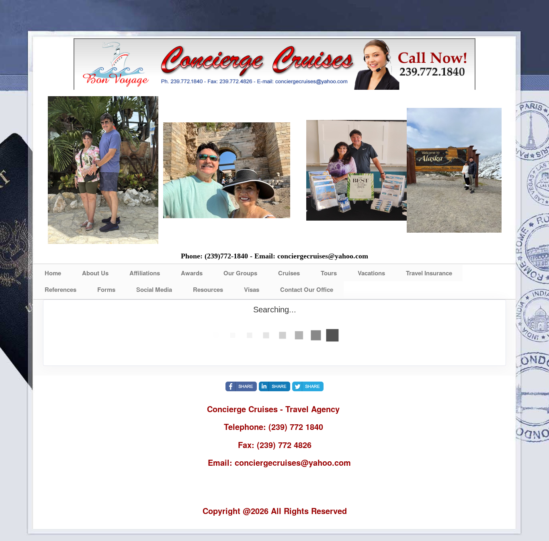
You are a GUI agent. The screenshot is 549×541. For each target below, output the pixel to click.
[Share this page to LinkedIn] (274, 386)
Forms (106, 289)
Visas (251, 289)
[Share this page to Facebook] (241, 386)
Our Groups (240, 272)
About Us (95, 272)
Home (53, 272)
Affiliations (144, 272)
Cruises (289, 272)
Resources (208, 289)
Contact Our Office (306, 289)
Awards (192, 272)
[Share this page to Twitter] (308, 386)
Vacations (371, 272)
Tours (329, 272)
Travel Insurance (429, 272)
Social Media (154, 289)
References (60, 289)
